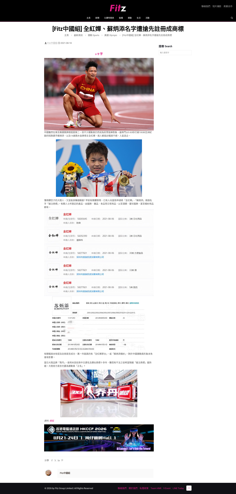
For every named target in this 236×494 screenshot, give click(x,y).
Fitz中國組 (52, 43)
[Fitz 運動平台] (118, 7)
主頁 (66, 35)
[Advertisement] (175, 96)
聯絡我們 (205, 6)
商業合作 (228, 6)
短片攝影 (217, 6)
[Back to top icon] (189, 488)
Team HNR (156, 488)
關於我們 (133, 488)
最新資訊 (78, 35)
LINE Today (178, 488)
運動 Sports (93, 35)
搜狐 (52, 420)
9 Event (167, 488)
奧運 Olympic (110, 35)
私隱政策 (144, 488)
